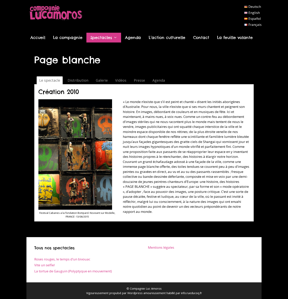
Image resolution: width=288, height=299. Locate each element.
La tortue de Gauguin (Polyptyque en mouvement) (73, 271)
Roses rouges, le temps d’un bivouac (62, 259)
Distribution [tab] (78, 80)
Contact (201, 37)
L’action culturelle (167, 37)
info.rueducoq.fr (191, 293)
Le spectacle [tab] (49, 80)
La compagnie (67, 37)
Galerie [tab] (102, 80)
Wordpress (135, 293)
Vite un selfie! (44, 265)
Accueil (37, 37)
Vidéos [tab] (120, 80)
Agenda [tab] (158, 80)
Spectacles (101, 37)
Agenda (133, 37)
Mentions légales (161, 247)
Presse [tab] (139, 80)
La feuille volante (235, 37)
